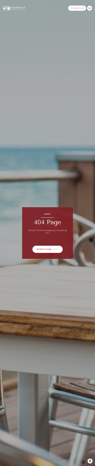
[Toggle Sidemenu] (89, 8)
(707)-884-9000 (77, 8)
